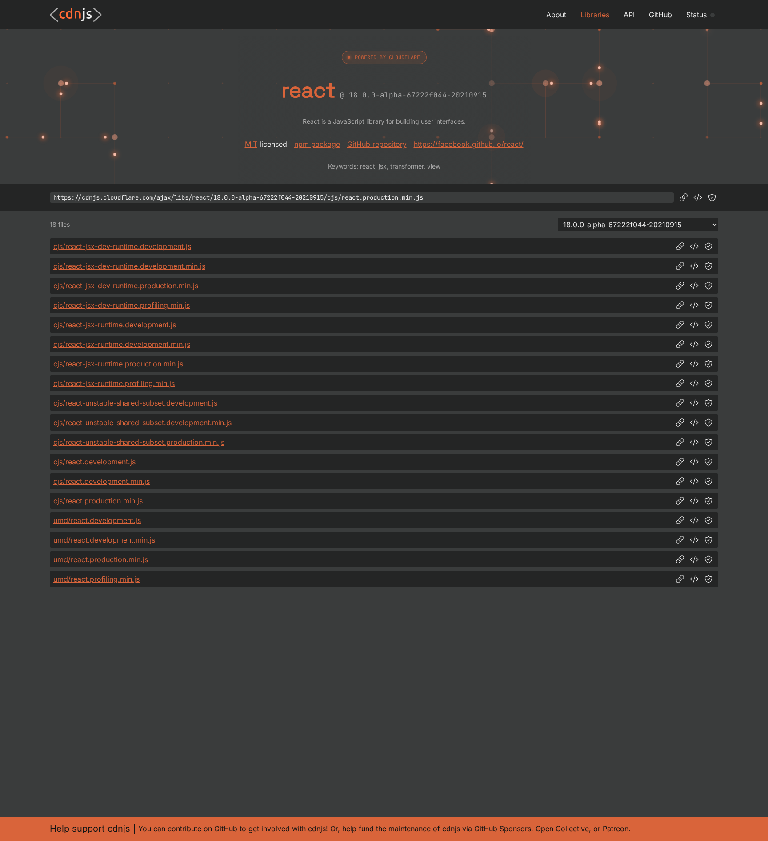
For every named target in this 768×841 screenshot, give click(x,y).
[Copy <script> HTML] (698, 197)
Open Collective (562, 828)
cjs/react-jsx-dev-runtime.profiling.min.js (121, 305)
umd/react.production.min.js (100, 559)
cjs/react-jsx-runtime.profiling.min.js (114, 383)
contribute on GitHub (202, 828)
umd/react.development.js (97, 520)
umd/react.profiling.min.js (96, 579)
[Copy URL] (683, 197)
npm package (317, 144)
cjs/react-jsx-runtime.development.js (114, 325)
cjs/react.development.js (94, 462)
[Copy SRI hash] (712, 197)
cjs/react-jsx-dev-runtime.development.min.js (129, 266)
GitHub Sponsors (502, 828)
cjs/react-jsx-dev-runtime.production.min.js (125, 286)
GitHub (660, 14)
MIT (251, 144)
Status (696, 14)
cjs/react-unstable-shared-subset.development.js (135, 403)
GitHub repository (377, 144)
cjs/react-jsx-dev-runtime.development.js (122, 246)
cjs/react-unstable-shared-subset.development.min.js (142, 422)
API (629, 14)
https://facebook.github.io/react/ (469, 144)
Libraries (594, 14)
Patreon (615, 828)
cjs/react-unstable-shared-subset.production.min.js (138, 442)
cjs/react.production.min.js (98, 501)
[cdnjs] (76, 15)
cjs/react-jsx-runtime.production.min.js (118, 364)
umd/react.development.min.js (104, 540)
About (556, 14)
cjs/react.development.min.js (101, 481)
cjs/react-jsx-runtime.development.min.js (121, 344)
